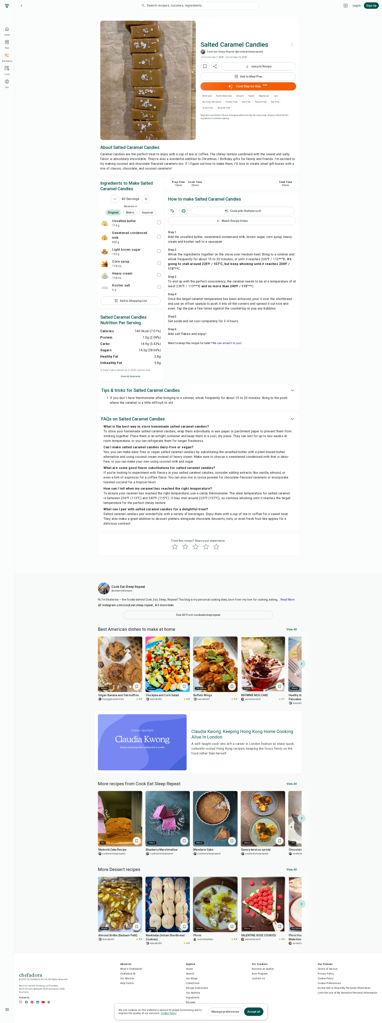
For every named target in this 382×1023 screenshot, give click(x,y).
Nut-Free (246, 102)
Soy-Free (275, 102)
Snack (251, 96)
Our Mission (127, 978)
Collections (192, 983)
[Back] (21, 6)
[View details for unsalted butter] (104, 223)
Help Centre (127, 983)
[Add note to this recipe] (172, 211)
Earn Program (260, 973)
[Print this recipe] (183, 211)
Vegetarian (264, 96)
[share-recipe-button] (215, 66)
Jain (276, 96)
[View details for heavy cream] (104, 275)
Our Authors (193, 992)
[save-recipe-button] (205, 66)
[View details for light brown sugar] (104, 251)
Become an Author (263, 969)
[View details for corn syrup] (104, 263)
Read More (288, 599)
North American (224, 96)
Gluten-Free (231, 102)
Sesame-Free (223, 108)
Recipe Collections (197, 988)
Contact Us (258, 978)
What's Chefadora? (131, 969)
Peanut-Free (261, 102)
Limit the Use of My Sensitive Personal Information (347, 992)
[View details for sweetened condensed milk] (104, 237)
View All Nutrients (130, 376)
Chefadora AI (127, 973)
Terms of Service (327, 969)
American (207, 96)
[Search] (142, 6)
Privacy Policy (326, 973)
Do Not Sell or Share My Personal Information (344, 988)
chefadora (30, 974)
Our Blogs (192, 978)
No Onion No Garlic (211, 102)
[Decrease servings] (115, 199)
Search (190, 973)
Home (189, 969)
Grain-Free (207, 108)
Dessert (240, 96)
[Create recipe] (346, 6)
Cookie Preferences (329, 983)
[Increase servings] (146, 199)
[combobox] (202, 5)
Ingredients (192, 997)
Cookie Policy (325, 978)
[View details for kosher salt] (104, 287)
